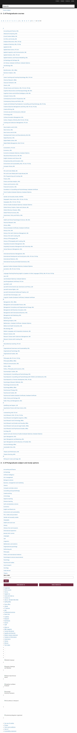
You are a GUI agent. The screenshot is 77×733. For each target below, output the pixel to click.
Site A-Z (6, 729)
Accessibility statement (10, 731)
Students (6, 616)
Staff (5, 624)
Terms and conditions (9, 727)
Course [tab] (5, 10)
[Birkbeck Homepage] (7, 5)
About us (6, 627)
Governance (7, 639)
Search (6, 581)
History (6, 641)
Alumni (6, 622)
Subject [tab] (9, 10)
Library (6, 606)
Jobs (5, 610)
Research (6, 618)
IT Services (7, 608)
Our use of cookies (9, 723)
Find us (6, 592)
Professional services (9, 612)
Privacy (6, 725)
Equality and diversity (9, 633)
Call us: (11, 599)
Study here (7, 588)
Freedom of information (10, 637)
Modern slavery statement (11, 635)
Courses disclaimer (9, 631)
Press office (7, 604)
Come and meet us (9, 596)
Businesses (7, 620)
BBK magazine (8, 629)
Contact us (7, 598)
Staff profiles (7, 601)
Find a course (7, 590)
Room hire (7, 614)
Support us (7, 594)
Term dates (7, 645)
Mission (6, 643)
